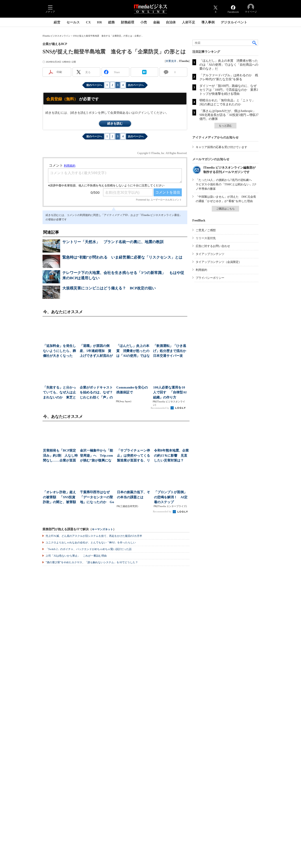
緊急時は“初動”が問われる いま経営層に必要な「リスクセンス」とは (122, 257)
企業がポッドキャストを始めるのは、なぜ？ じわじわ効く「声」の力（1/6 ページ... (97, 393)
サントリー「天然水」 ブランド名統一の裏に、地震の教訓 (113, 242)
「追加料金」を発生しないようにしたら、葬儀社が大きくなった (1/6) (59, 351)
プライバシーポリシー (210, 277)
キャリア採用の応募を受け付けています (221, 147)
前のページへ (94, 85)
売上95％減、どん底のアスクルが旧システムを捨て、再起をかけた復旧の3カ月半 (94, 535)
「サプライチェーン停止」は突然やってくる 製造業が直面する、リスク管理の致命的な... (134, 456)
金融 (156, 22)
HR (99, 22)
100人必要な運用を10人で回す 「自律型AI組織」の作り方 (170, 392)
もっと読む (225, 125)
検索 (254, 43)
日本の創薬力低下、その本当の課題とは (133, 494)
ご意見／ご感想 (206, 230)
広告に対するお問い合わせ (213, 246)
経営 (57, 22)
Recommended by (160, 408)
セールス (73, 22)
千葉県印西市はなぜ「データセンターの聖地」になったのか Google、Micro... (97, 497)
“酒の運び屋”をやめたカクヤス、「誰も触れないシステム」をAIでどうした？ (92, 562)
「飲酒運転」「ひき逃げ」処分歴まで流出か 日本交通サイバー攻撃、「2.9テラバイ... (170, 351)
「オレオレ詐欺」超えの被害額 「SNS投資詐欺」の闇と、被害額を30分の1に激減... (59, 497)
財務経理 (127, 22)
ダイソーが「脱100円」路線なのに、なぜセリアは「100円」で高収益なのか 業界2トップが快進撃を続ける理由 (228, 89)
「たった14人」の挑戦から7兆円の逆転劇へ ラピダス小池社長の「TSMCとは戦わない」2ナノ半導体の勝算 (226, 184)
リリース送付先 (206, 238)
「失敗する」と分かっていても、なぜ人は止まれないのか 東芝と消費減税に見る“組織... (60, 393)
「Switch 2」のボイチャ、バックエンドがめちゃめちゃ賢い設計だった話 (89, 549)
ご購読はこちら (225, 208)
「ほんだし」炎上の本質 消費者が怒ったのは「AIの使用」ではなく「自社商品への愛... (133, 351)
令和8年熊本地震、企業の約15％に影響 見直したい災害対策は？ (171, 455)
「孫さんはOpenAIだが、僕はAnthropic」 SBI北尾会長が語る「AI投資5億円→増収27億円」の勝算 (229, 115)
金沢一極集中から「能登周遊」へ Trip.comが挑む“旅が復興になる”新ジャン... (96, 456)
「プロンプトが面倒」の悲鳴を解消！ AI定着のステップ (171, 497)
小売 (143, 22)
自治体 (171, 22)
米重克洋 (171, 61)
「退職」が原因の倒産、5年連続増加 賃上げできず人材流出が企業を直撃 (96, 351)
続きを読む (115, 123)
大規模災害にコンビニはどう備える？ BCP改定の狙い (109, 288)
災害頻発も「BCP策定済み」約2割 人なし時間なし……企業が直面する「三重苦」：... (60, 456)
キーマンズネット (102, 529)
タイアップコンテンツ (210, 254)
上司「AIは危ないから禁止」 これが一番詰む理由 (76, 555)
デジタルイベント (234, 22)
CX (88, 22)
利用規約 (201, 269)
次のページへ (136, 85)
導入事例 (208, 22)
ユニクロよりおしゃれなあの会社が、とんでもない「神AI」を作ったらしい (91, 542)
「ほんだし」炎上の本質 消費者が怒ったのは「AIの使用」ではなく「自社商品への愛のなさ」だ (228, 64)
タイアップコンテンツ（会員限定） (219, 262)
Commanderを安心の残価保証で (132, 390)
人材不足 (188, 22)
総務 (111, 22)
